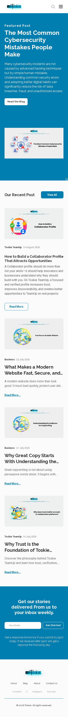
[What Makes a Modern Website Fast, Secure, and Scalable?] (34, 333)
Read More (16, 306)
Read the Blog (16, 101)
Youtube (51, 691)
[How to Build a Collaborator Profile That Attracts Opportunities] (34, 223)
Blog (25, 683)
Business (10, 359)
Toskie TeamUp (13, 247)
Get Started (53, 625)
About (37, 683)
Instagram (37, 691)
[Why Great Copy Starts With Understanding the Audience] (34, 422)
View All (52, 194)
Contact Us (51, 683)
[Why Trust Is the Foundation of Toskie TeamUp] (34, 511)
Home (14, 683)
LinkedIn (17, 691)
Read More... (13, 395)
